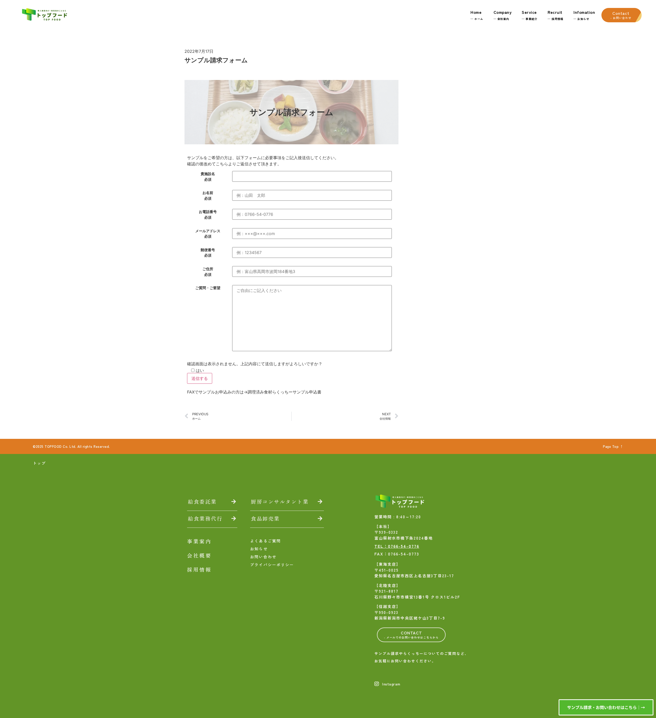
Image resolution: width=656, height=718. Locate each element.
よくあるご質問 (265, 540)
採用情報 (199, 569)
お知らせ (259, 548)
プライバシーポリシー (272, 564)
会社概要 (199, 555)
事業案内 (199, 541)
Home (476, 15)
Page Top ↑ (613, 446)
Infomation (584, 15)
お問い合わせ (263, 556)
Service (529, 15)
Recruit (555, 15)
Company (503, 15)
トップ (39, 463)
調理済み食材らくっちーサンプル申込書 (284, 392)
